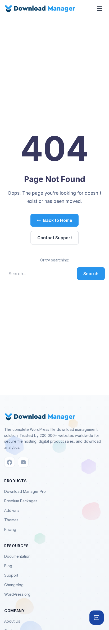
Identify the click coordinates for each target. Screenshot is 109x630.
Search (90, 273)
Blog (8, 566)
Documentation (17, 556)
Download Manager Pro (25, 491)
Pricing (10, 529)
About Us (12, 621)
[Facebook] (9, 462)
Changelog (14, 585)
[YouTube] (23, 462)
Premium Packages (21, 501)
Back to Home (57, 220)
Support (11, 575)
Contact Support (54, 237)
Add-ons (11, 510)
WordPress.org (17, 594)
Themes (11, 520)
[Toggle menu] (99, 8)
